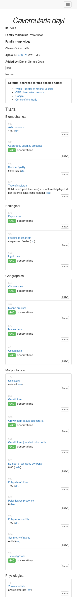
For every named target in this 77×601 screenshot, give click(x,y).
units (17, 467)
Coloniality (14, 381)
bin (16, 130)
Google (19, 96)
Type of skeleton (17, 185)
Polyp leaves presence (21, 500)
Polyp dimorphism (18, 482)
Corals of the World (26, 99)
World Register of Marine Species (34, 88)
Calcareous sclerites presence (25, 145)
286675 (23, 55)
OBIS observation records (30, 92)
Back (8, 67)
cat (22, 170)
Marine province (17, 308)
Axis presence (16, 127)
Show (65, 134)
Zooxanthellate (16, 586)
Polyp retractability (18, 519)
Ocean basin (15, 350)
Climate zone (15, 286)
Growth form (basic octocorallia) (26, 420)
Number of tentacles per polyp (25, 463)
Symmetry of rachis (19, 537)
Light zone (14, 256)
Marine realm (15, 329)
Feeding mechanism (19, 237)
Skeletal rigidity (16, 167)
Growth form (15, 399)
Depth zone (14, 216)
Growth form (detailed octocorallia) (27, 442)
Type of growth (16, 556)
